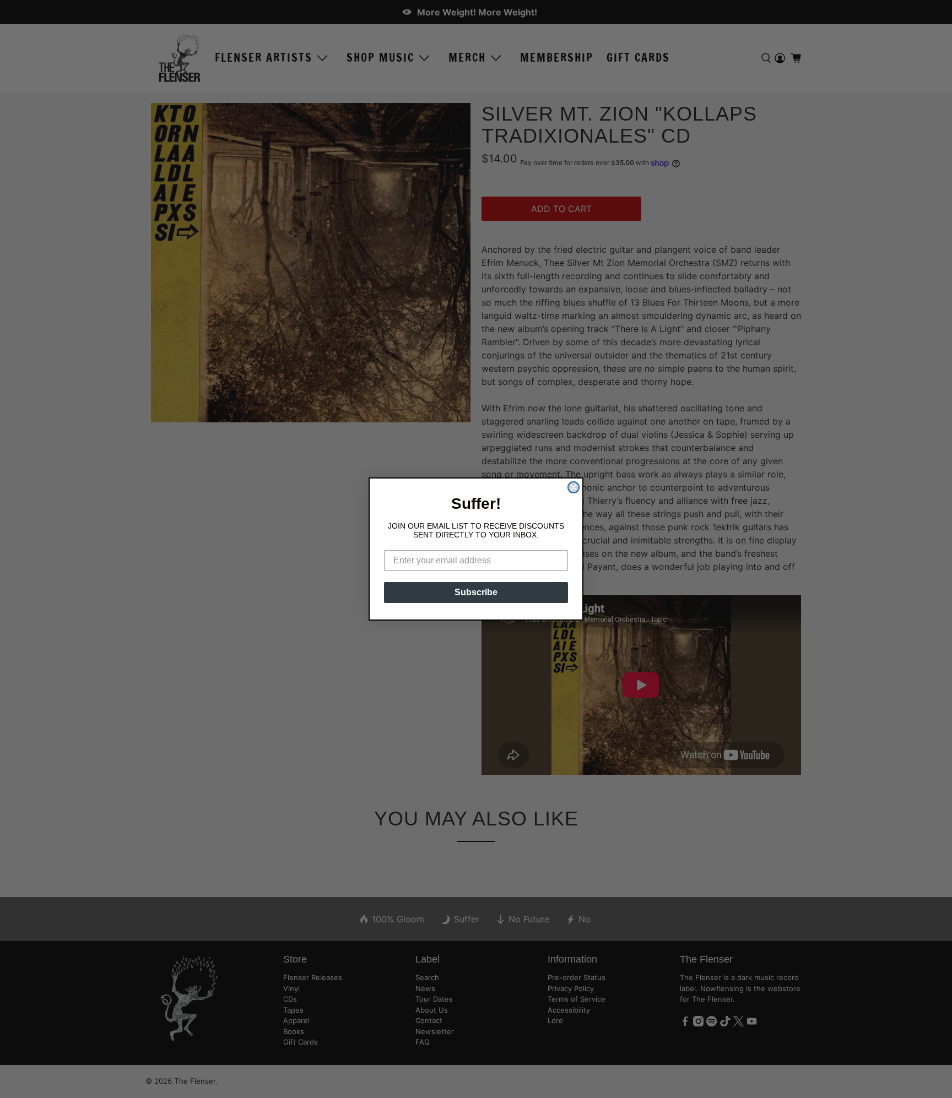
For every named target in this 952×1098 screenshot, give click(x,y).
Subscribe (476, 592)
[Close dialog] (573, 487)
